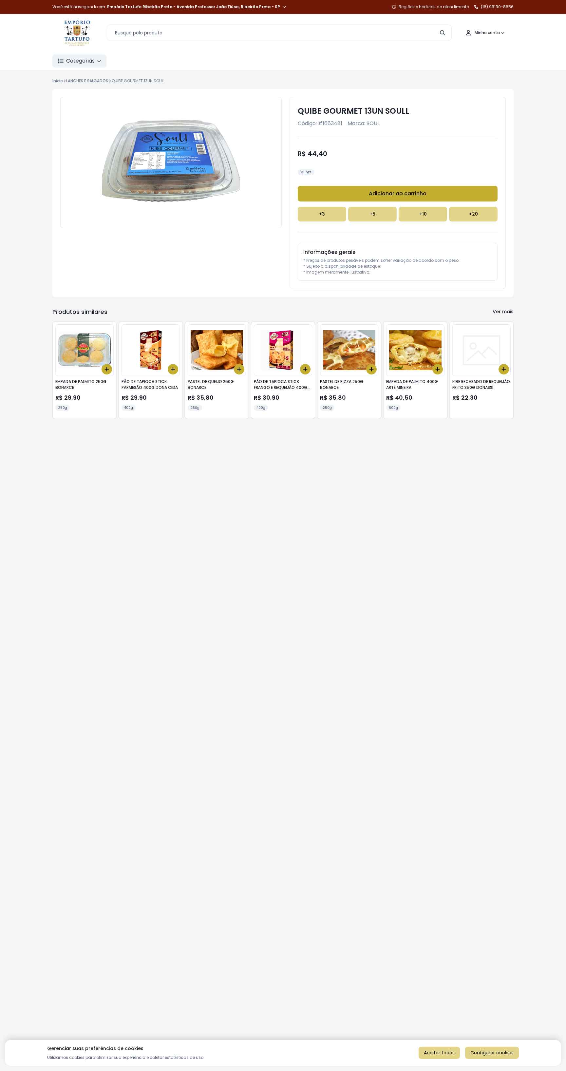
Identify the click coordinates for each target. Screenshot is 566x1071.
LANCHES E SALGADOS (87, 81)
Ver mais (503, 311)
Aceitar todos (439, 1052)
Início (57, 81)
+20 (473, 214)
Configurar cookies (492, 1052)
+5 (372, 214)
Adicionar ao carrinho (397, 193)
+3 (322, 214)
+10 (423, 214)
